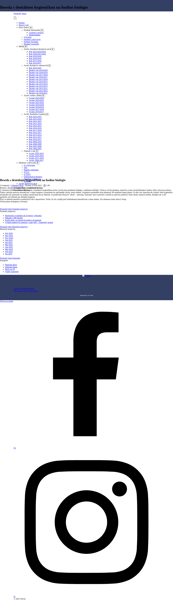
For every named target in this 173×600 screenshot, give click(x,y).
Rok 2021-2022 (35, 123)
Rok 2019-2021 (35, 126)
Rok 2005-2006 (35, 146)
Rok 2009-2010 (35, 142)
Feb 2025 (9, 252)
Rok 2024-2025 (35, 117)
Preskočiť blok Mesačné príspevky (14, 227)
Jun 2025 (8, 242)
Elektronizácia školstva (33, 177)
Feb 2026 (9, 233)
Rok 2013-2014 (35, 135)
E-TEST (27, 174)
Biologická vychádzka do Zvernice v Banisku (23, 216)
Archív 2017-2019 (36, 158)
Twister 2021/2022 (36, 102)
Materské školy (11, 265)
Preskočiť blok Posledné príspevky (14, 209)
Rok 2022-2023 (35, 121)
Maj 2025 (9, 245)
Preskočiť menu (20, 13)
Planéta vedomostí (31, 170)
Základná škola (11, 267)
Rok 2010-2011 (35, 139)
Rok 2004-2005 (35, 148)
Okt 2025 (9, 240)
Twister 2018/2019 (36, 107)
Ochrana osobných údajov (24, 289)
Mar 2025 (9, 249)
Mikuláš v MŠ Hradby (14, 218)
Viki (25, 168)
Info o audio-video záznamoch (26, 291)
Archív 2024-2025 (36, 153)
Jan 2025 (8, 254)
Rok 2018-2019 (35, 128)
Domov (22, 23)
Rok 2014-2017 (35, 133)
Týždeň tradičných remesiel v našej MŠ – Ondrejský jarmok (29, 222)
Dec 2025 (9, 236)
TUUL (26, 172)
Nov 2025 (9, 238)
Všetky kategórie (12, 272)
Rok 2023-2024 (35, 119)
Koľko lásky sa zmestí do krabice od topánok (23, 220)
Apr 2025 (9, 247)
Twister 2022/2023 (36, 100)
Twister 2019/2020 (36, 105)
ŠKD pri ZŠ (10, 269)
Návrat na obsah (6, 301)
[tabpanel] (86, 290)
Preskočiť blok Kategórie (10, 258)
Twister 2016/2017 (36, 112)
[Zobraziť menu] (15, 16)
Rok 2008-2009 (35, 144)
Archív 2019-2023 (36, 156)
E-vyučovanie (29, 165)
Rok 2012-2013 (35, 137)
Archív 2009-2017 (36, 160)
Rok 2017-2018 (35, 130)
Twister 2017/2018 (36, 109)
